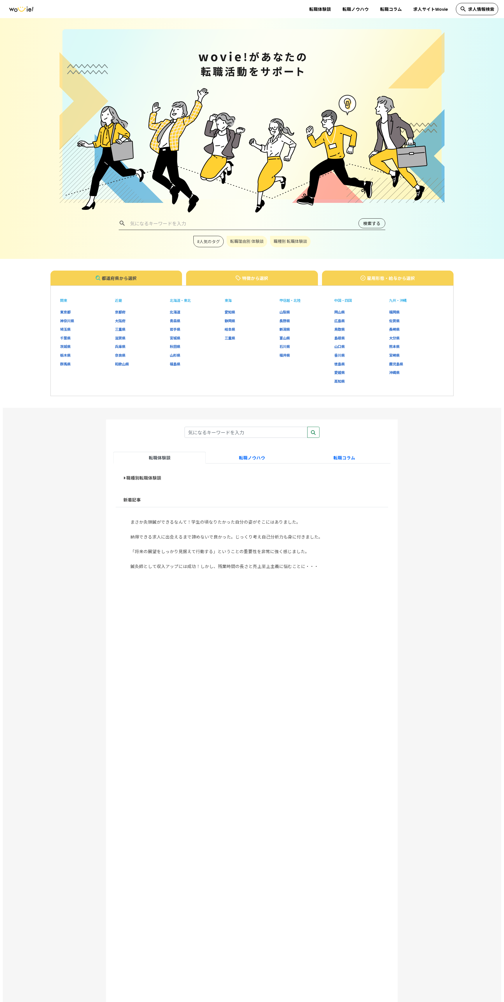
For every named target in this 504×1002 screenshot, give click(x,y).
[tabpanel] (252, 523)
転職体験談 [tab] (160, 457)
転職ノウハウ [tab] (252, 457)
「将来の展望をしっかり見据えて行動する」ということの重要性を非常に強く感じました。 (219, 551)
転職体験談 (320, 9)
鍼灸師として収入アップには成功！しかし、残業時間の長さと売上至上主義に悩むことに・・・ (224, 566)
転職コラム (391, 9)
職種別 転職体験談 (290, 241)
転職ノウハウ (355, 9)
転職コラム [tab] (344, 457)
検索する (372, 223)
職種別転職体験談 (143, 478)
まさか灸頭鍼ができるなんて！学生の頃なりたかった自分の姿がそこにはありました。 (215, 522)
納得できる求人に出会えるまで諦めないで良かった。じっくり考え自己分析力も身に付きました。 (226, 537)
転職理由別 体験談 (247, 241)
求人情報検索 (477, 9)
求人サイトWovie (430, 9)
